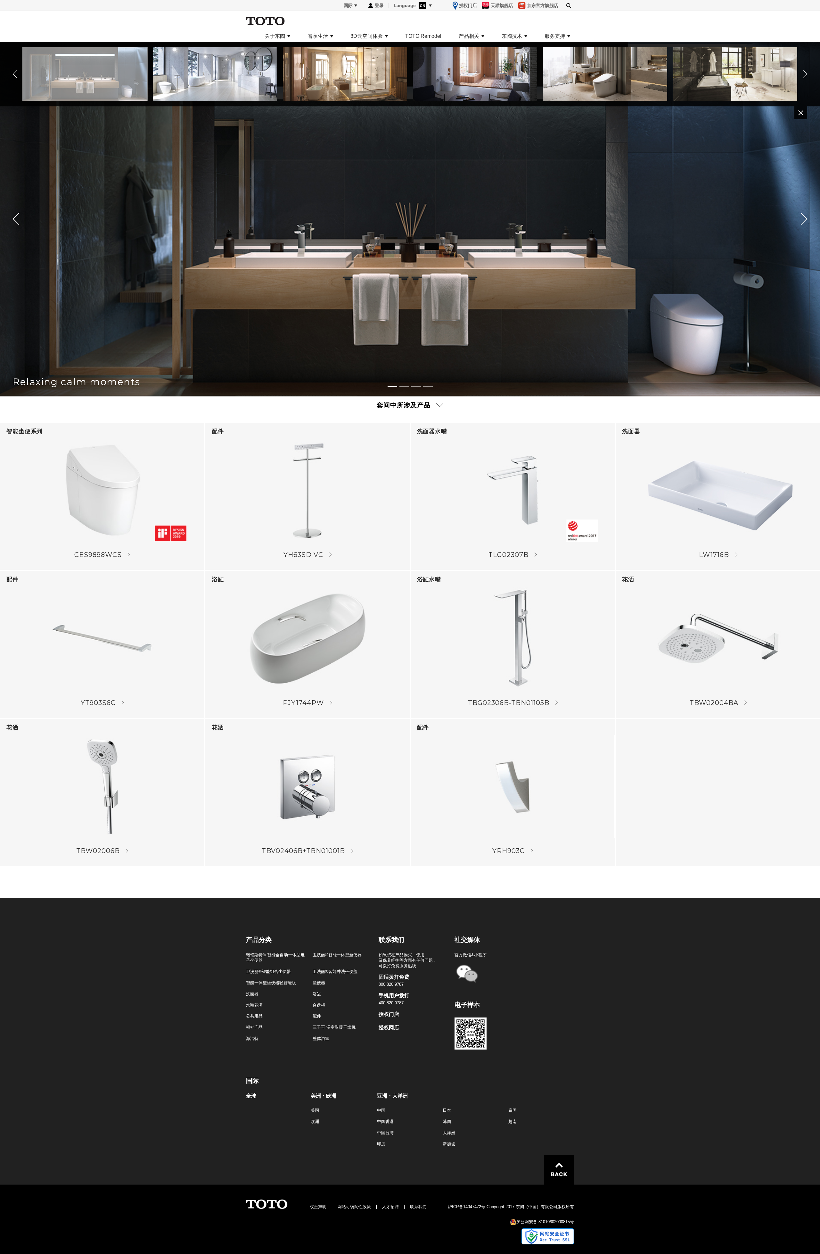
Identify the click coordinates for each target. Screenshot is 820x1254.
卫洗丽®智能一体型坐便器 (337, 954)
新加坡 (449, 1144)
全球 (251, 1096)
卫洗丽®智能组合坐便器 (268, 971)
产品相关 (469, 36)
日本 (447, 1110)
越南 (512, 1121)
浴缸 (317, 994)
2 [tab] (404, 386)
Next (804, 74)
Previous (16, 74)
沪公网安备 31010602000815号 (545, 1221)
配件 (317, 1016)
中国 (381, 1110)
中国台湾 (385, 1132)
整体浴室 (321, 1038)
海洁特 (252, 1038)
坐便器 (319, 982)
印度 (381, 1144)
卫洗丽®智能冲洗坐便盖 (335, 971)
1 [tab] (392, 386)
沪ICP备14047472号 (466, 1206)
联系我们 (418, 1206)
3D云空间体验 (366, 36)
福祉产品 (254, 1027)
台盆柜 (319, 1005)
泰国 (512, 1110)
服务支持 (555, 36)
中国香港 (385, 1121)
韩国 (447, 1121)
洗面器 (252, 994)
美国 (315, 1110)
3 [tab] (416, 386)
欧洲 (315, 1121)
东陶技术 (512, 36)
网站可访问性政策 (354, 1206)
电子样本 (467, 1004)
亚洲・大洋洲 (392, 1096)
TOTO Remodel (423, 36)
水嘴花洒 (254, 1005)
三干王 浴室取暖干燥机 (334, 1027)
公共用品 (254, 1016)
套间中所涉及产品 (403, 405)
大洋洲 (449, 1132)
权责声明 (318, 1206)
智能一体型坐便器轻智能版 (271, 982)
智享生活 (318, 36)
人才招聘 (390, 1206)
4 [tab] (428, 386)
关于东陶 (275, 36)
